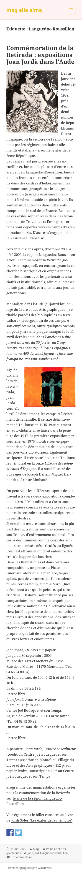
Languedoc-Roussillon (54, 853)
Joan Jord (33, 853)
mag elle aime (24, 9)
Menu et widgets (71, 14)
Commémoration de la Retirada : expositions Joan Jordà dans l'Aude (40, 55)
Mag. (36, 849)
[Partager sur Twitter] (18, 832)
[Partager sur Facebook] (10, 832)
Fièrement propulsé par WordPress (28, 868)
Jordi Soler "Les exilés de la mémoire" (41, 820)
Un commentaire (21, 857)
